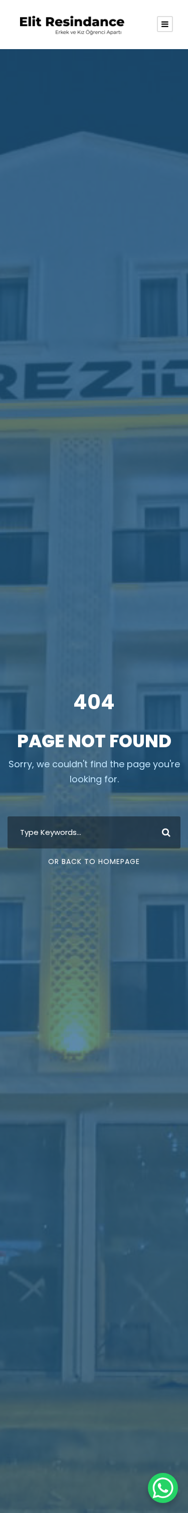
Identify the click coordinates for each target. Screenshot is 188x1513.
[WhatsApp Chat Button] (163, 1488)
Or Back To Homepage (94, 861)
